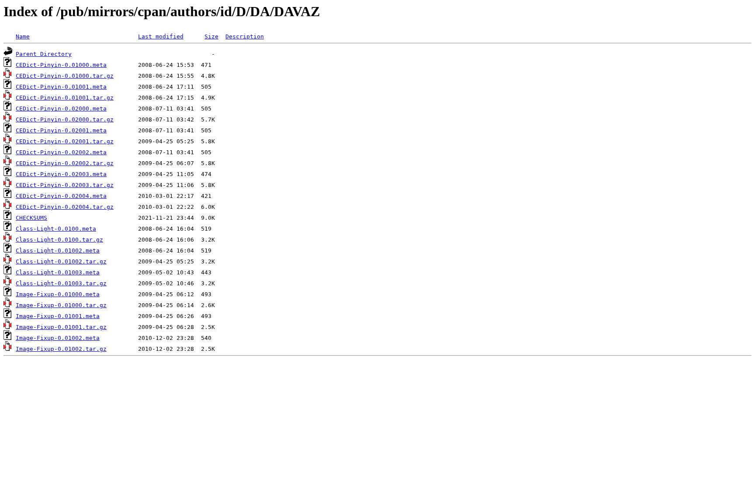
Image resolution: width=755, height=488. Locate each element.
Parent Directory (44, 54)
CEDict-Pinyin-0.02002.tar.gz (65, 163)
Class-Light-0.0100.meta (56, 228)
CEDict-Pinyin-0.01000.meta (61, 65)
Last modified (161, 36)
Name (23, 36)
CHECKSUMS (31, 218)
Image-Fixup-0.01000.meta (58, 294)
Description (244, 36)
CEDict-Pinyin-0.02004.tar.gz (65, 207)
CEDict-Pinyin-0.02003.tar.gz (65, 185)
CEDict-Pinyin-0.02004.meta (61, 196)
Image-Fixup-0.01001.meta (58, 316)
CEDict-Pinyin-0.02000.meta (61, 108)
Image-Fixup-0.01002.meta (58, 338)
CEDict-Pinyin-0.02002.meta (61, 152)
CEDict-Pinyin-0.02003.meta (61, 174)
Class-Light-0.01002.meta (58, 250)
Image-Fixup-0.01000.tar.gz (61, 305)
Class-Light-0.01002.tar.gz (61, 261)
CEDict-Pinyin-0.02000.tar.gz (65, 119)
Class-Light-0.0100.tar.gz (59, 239)
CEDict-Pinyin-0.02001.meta (61, 130)
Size (211, 36)
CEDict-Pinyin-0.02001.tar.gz (65, 141)
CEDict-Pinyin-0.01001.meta (61, 86)
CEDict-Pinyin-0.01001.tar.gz (65, 97)
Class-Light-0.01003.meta (58, 272)
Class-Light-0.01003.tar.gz (61, 283)
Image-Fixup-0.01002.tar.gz (61, 349)
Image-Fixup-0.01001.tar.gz (61, 327)
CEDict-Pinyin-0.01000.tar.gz (65, 76)
